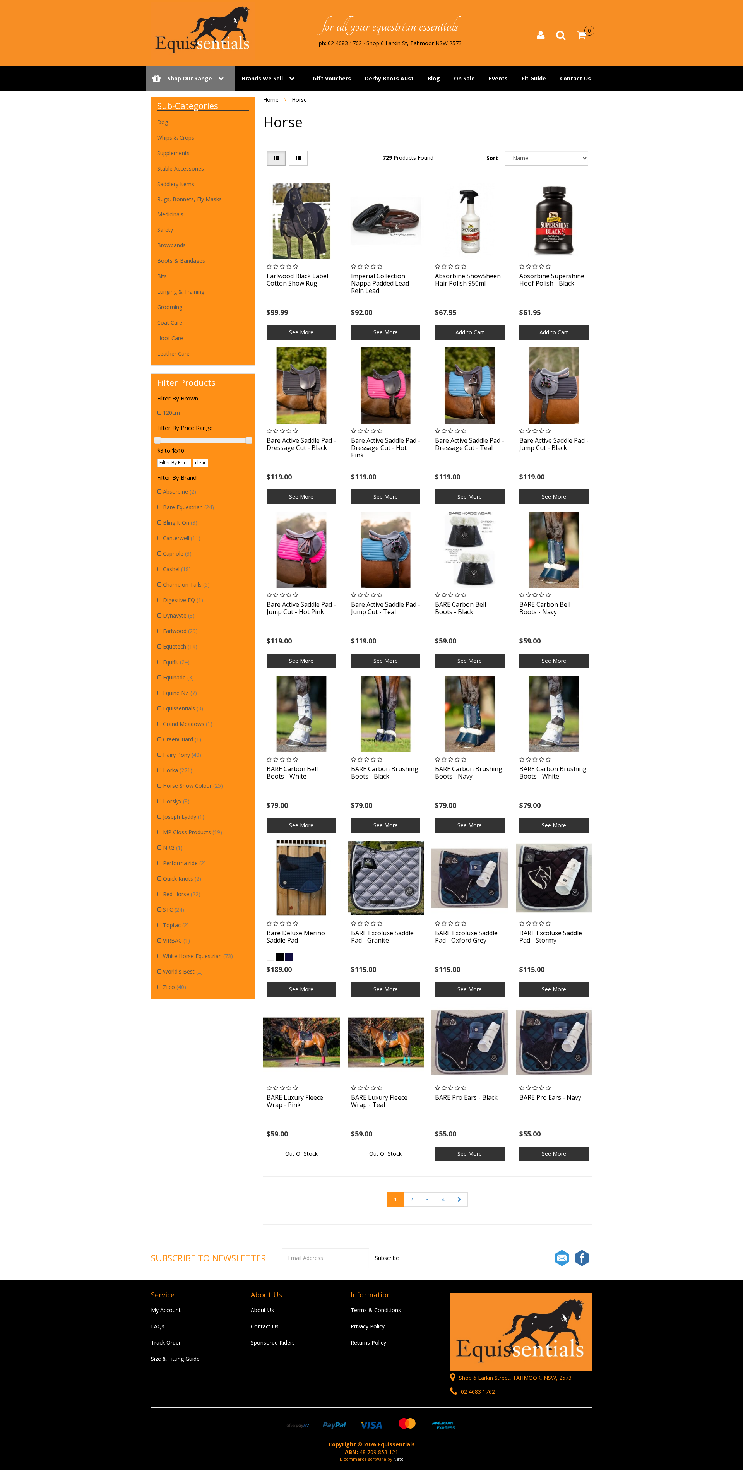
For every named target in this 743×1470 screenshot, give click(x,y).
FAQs (157, 1326)
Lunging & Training (180, 291)
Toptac (176, 925)
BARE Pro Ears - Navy (550, 1097)
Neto (399, 1459)
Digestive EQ (183, 600)
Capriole (177, 553)
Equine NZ (180, 692)
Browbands (171, 245)
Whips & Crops (175, 137)
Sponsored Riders (273, 1342)
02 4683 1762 (477, 1391)
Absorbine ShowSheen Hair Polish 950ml (468, 279)
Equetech (180, 646)
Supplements (173, 153)
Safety (165, 229)
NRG (173, 847)
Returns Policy (368, 1342)
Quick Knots (182, 878)
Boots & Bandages (181, 260)
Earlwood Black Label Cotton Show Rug (297, 279)
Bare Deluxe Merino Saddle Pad (296, 937)
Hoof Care (170, 338)
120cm (171, 412)
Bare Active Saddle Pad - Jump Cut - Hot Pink (301, 608)
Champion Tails (186, 584)
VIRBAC (176, 940)
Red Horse (181, 894)
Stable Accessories (180, 168)
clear (200, 462)
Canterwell (181, 538)
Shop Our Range (190, 78)
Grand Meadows (187, 723)
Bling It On (180, 522)
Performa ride (184, 863)
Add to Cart (469, 332)
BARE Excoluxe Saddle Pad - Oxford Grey (466, 937)
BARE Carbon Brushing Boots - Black (384, 772)
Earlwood (180, 631)
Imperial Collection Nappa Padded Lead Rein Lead (380, 283)
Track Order (166, 1342)
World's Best (183, 971)
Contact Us (575, 78)
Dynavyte (179, 615)
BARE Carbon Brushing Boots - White (553, 772)
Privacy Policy (368, 1326)
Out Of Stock (301, 1153)
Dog (162, 122)
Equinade (178, 677)
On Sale (464, 78)
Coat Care (169, 322)
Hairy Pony (182, 754)
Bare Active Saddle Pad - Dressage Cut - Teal (469, 444)
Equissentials (183, 708)
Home (271, 99)
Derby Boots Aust (389, 78)
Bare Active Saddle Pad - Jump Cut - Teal (385, 608)
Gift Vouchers (332, 78)
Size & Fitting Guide (175, 1358)
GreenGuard (182, 739)
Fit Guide (534, 78)
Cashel (177, 569)
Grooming (169, 307)
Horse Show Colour (193, 785)
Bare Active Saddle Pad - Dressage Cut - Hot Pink (385, 447)
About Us (262, 1310)
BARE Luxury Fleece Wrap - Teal (379, 1101)
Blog (434, 78)
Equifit (176, 662)
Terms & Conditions (376, 1310)
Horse (299, 99)
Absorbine (179, 491)
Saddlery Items (175, 184)
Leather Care (173, 353)
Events (498, 78)
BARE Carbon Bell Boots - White (292, 772)
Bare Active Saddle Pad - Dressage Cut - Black (301, 444)
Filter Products (186, 382)
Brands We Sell (262, 78)
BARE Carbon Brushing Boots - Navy (468, 772)
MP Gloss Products (192, 832)
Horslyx (176, 801)
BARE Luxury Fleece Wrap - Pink (295, 1101)
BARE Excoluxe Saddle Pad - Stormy (550, 937)
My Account (166, 1310)
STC (173, 909)
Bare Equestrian (188, 507)
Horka (177, 770)
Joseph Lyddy (183, 816)
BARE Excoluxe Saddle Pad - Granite (382, 937)
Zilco (174, 987)
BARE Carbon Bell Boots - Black (460, 608)
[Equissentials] (203, 30)
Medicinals (170, 214)
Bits (162, 276)
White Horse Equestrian (198, 956)
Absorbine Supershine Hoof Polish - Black (551, 279)
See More (301, 332)
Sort (492, 158)
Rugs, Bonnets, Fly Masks (189, 199)
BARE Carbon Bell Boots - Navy (544, 608)
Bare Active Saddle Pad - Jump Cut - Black (554, 444)
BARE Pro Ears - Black (466, 1097)
